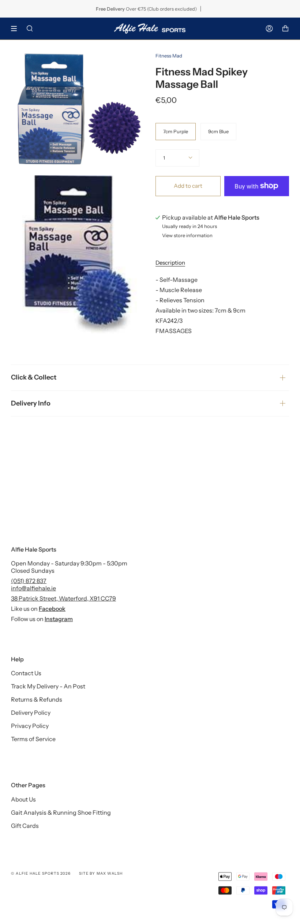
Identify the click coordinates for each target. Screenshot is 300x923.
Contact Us (26, 673)
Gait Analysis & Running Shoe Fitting (61, 812)
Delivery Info (30, 403)
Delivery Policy (30, 712)
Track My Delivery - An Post (48, 686)
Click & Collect (33, 377)
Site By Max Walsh (101, 873)
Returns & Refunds (36, 699)
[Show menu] (16, 28)
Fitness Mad (168, 56)
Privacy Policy (30, 725)
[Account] (269, 29)
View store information (187, 235)
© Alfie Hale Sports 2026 (41, 873)
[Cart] (285, 29)
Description (170, 262)
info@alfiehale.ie (33, 588)
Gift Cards (25, 825)
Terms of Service (33, 739)
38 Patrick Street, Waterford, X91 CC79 (63, 598)
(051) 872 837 (28, 580)
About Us (23, 799)
